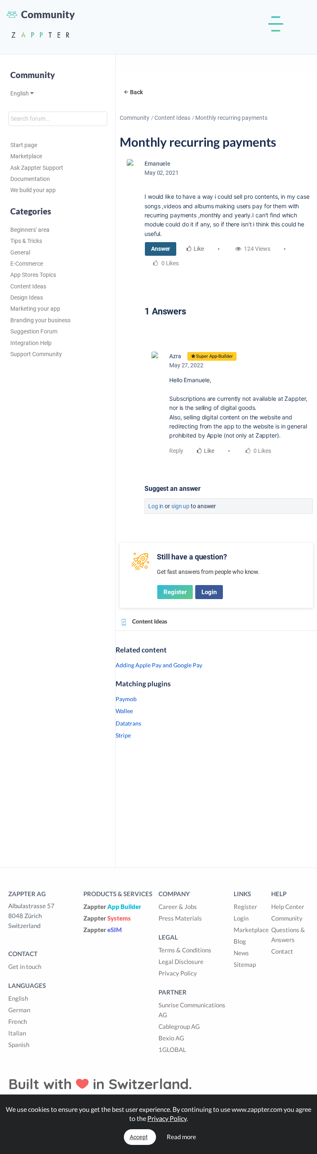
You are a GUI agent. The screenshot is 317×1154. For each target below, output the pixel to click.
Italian (17, 1033)
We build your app (33, 190)
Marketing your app (35, 308)
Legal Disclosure (180, 961)
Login (209, 592)
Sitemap (245, 964)
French (17, 1021)
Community (134, 117)
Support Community (36, 354)
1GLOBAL (172, 1049)
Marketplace (26, 156)
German (19, 1010)
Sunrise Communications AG (191, 1009)
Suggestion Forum (33, 331)
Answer (160, 248)
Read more (181, 1136)
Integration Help (31, 343)
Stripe (123, 735)
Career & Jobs (177, 906)
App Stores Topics (33, 274)
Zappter (112, 906)
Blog (240, 941)
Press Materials (180, 918)
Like (199, 248)
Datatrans (128, 723)
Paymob (126, 698)
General (20, 252)
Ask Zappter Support (36, 167)
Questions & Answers (288, 934)
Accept (139, 1137)
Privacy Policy (177, 973)
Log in (155, 506)
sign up (180, 506)
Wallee (124, 710)
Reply (176, 450)
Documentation (30, 179)
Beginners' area (30, 229)
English (20, 93)
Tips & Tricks (26, 241)
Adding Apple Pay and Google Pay (159, 665)
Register (175, 592)
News (241, 953)
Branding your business (40, 320)
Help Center (287, 906)
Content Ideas (28, 286)
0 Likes (262, 450)
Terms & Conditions (184, 950)
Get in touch (24, 966)
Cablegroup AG (179, 1026)
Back (136, 92)
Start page (23, 145)
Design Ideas (26, 297)
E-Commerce (26, 263)
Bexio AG (171, 1038)
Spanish (18, 1044)
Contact (282, 951)
